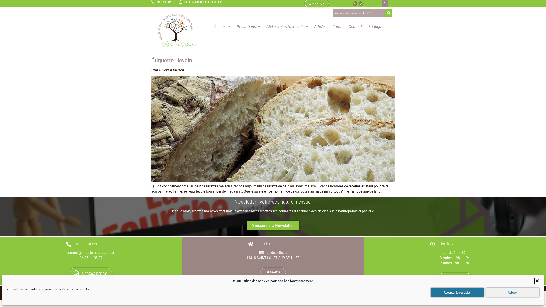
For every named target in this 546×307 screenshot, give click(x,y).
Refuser (513, 292)
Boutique (375, 26)
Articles (320, 26)
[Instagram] (361, 3)
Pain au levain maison (167, 70)
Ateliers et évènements (285, 26)
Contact (355, 26)
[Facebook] (355, 3)
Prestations (246, 26)
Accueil (220, 26)
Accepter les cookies (457, 292)
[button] (537, 281)
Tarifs (337, 26)
